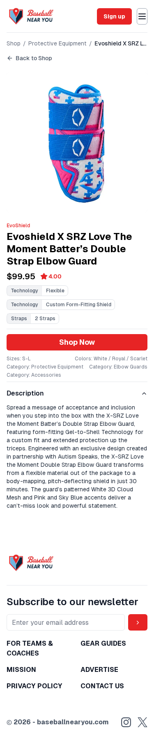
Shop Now (77, 342)
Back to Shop (34, 58)
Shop (14, 43)
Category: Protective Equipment (45, 367)
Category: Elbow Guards (118, 367)
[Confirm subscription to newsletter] (137, 622)
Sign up (114, 16)
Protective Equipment (57, 43)
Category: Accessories (34, 375)
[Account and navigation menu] (142, 16)
